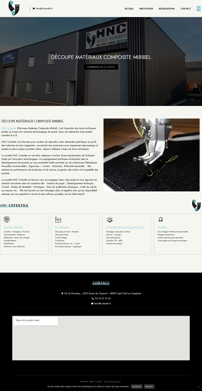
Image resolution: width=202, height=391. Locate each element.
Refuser (149, 386)
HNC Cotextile (8, 128)
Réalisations (167, 8)
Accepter (136, 386)
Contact (186, 8)
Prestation (146, 8)
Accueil (129, 8)
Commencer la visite (101, 66)
